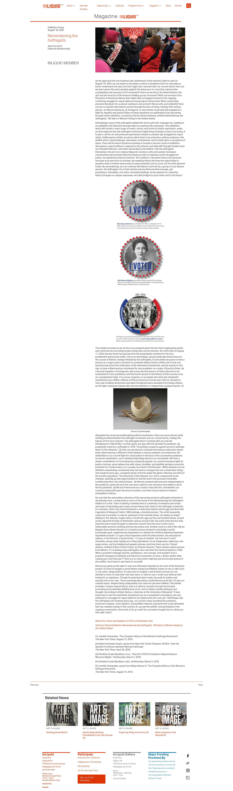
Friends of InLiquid (155, 778)
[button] (71, 5)
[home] (53, 7)
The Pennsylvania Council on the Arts (161, 765)
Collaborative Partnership (89, 762)
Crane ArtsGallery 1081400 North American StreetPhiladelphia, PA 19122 (124, 762)
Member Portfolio (84, 7)
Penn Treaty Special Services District (161, 768)
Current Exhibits (119, 778)
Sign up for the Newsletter (87, 779)
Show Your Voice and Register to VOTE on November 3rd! (124, 621)
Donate (178, 6)
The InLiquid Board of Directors (159, 775)
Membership (84, 766)
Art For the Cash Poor (88, 770)
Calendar (119, 6)
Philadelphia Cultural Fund (157, 771)
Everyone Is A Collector (89, 758)
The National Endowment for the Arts (161, 761)
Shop (168, 6)
